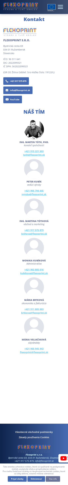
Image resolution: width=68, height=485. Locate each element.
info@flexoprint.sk (20, 90)
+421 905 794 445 (34, 190)
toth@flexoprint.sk (34, 154)
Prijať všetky (17, 478)
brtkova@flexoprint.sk (34, 312)
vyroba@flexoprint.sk (34, 194)
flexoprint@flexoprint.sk (34, 352)
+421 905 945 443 (34, 348)
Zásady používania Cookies (34, 437)
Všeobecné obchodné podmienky (34, 432)
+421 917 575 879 (18, 81)
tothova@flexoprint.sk (34, 233)
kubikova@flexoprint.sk (34, 273)
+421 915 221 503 (34, 151)
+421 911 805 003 (34, 309)
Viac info (53, 478)
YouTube (14, 99)
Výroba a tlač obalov (20, 9)
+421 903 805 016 (34, 269)
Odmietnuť (36, 478)
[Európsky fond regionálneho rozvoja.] (51, 8)
